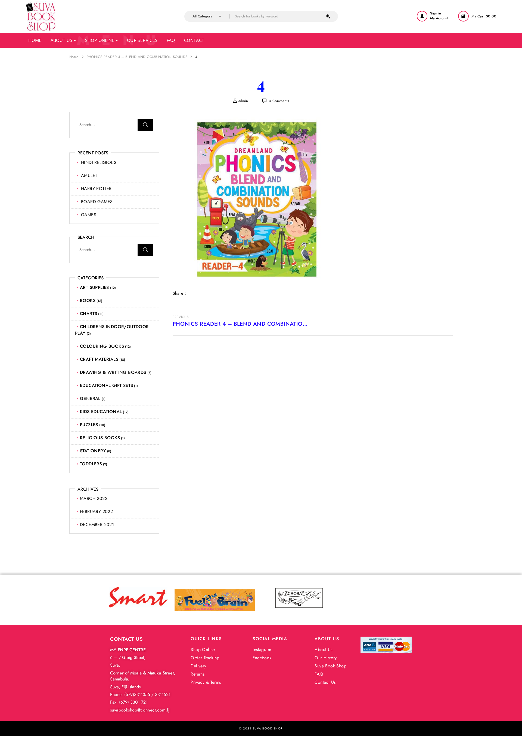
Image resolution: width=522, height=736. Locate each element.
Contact (194, 40)
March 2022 (93, 498)
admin (243, 100)
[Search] (145, 125)
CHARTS (88, 313)
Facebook (262, 658)
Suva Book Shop (330, 666)
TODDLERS (91, 464)
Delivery (198, 666)
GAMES (88, 215)
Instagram (262, 649)
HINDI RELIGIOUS (98, 162)
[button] (478, 16)
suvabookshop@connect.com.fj (140, 710)
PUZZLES (89, 425)
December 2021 (97, 524)
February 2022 (96, 511)
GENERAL (90, 398)
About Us (62, 40)
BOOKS (87, 300)
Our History (326, 658)
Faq (171, 40)
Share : (179, 293)
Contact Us (325, 682)
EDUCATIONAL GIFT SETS (106, 385)
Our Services (142, 40)
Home (35, 40)
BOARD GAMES (97, 201)
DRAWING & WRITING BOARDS (113, 372)
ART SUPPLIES (94, 287)
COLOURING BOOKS (102, 346)
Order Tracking (205, 658)
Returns (197, 674)
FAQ (319, 674)
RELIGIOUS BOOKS (100, 438)
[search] (328, 16)
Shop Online (100, 40)
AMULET (89, 175)
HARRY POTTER (96, 188)
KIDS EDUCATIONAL (101, 411)
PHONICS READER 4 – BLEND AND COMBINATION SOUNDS (137, 56)
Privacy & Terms (206, 682)
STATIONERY (93, 451)
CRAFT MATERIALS (99, 359)
